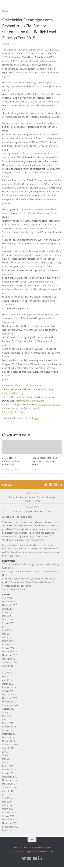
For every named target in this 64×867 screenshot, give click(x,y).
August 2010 (8, 791)
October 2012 (8, 701)
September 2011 (10, 744)
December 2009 (9, 819)
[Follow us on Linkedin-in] (60, 485)
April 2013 (7, 680)
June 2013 (7, 673)
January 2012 (8, 730)
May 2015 (6, 616)
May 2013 (6, 676)
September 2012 (10, 705)
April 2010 (7, 805)
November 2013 (9, 655)
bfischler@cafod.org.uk (13, 412)
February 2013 (9, 687)
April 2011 (7, 762)
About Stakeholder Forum (14, 589)
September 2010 (10, 787)
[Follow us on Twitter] (45, 485)
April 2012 (7, 719)
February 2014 (9, 644)
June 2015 (7, 612)
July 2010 (6, 794)
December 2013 (9, 651)
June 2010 (7, 798)
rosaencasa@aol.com (49, 404)
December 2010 (9, 776)
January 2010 (8, 816)
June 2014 (7, 630)
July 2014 (6, 626)
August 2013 (8, 666)
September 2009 (10, 826)
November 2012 (9, 698)
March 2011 (7, 766)
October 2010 (8, 784)
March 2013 (7, 683)
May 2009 (6, 830)
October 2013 (8, 658)
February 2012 (9, 726)
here (36, 418)
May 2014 (6, 633)
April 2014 (7, 637)
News (5, 11)
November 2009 (9, 823)
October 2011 (8, 741)
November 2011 (9, 737)
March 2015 (7, 619)
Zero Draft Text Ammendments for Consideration (11, 461)
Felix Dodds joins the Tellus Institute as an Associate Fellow (44, 461)
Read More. (13, 555)
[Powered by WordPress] (22, 852)
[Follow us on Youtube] (55, 485)
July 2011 (6, 751)
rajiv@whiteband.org (12, 393)
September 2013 (10, 662)
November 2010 (9, 780)
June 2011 (7, 755)
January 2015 (8, 623)
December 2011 (9, 734)
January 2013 (8, 691)
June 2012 (7, 712)
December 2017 (9, 601)
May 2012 (6, 716)
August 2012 (8, 709)
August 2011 (8, 748)
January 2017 (8, 608)
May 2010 (6, 801)
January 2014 (8, 648)
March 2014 (7, 641)
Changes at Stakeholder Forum (16, 586)
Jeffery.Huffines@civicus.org (30, 400)
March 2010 (7, 809)
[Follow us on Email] (50, 485)
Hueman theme (46, 851)
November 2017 (9, 605)
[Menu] (60, 3)
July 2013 (6, 669)
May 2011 (6, 759)
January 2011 (8, 773)
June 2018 (7, 598)
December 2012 (9, 694)
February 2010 (9, 812)
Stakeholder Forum (13, 3)
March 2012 (7, 723)
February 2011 (9, 769)
